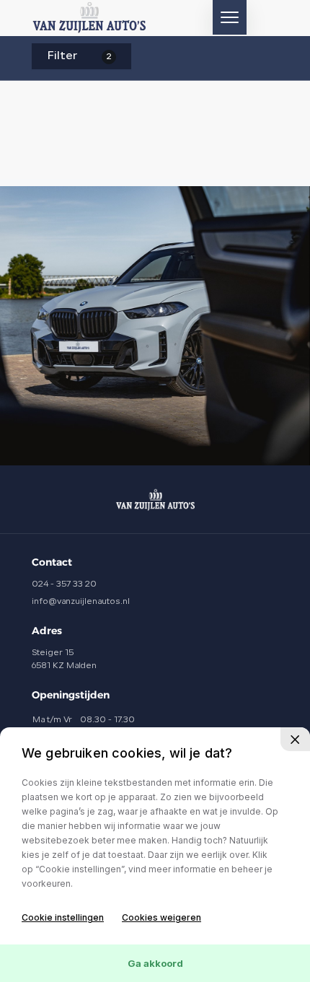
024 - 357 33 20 (64, 584)
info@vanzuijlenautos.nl (81, 601)
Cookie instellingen (63, 917)
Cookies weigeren (161, 917)
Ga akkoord (155, 963)
